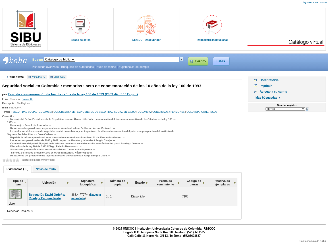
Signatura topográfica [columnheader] (87, 182)
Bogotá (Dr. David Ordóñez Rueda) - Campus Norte (47, 196)
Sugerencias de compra (133, 66)
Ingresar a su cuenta (315, 2)
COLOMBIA (45, 111)
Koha (323, 241)
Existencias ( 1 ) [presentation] (17, 169)
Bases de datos (81, 40)
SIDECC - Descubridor (146, 40)
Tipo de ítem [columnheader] (17, 182)
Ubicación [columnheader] (49, 182)
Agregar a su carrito (273, 91)
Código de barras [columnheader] (194, 182)
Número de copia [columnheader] (117, 182)
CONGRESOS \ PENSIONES (168, 111)
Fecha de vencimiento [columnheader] (165, 182)
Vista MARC (38, 77)
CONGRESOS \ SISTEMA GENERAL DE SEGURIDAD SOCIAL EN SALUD (95, 111)
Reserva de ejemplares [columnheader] (222, 182)
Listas (220, 61)
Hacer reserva (269, 80)
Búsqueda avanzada (45, 66)
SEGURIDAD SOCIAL (25, 111)
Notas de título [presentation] (46, 169)
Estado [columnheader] (140, 182)
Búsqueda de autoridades (77, 66)
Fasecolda (27, 99)
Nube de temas (106, 66)
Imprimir (266, 85)
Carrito (200, 61)
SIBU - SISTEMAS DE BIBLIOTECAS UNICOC (15, 60)
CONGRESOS (209, 111)
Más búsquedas (266, 97)
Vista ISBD (59, 77)
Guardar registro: (287, 105)
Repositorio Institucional (212, 40)
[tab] (17, 169)
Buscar (37, 59)
